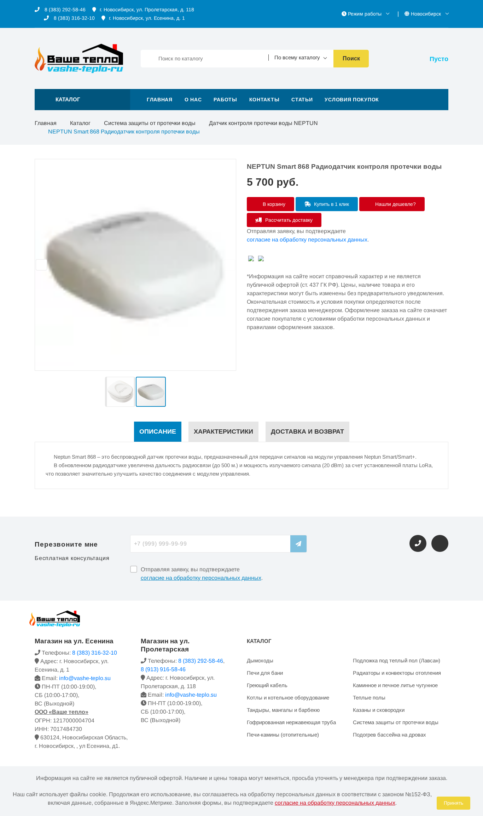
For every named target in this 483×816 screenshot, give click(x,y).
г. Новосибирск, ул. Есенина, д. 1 (147, 18)
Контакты (264, 99)
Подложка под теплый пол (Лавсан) (396, 660)
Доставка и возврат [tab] (307, 431)
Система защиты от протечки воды (150, 123)
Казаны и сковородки (379, 710)
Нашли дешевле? (395, 204)
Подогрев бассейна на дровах (389, 735)
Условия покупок (352, 99)
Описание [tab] (157, 431)
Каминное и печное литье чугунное (395, 685)
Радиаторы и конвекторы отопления (397, 673)
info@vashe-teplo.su (85, 678)
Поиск (351, 58)
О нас (193, 99)
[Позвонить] (417, 543)
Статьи (302, 99)
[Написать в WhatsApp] (439, 543)
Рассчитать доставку (288, 220)
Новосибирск (425, 14)
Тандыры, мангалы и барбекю (283, 710)
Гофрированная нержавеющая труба (291, 722)
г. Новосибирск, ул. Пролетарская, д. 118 (147, 9)
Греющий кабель (267, 685)
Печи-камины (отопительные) (283, 735)
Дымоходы (260, 660)
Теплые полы (369, 698)
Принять (453, 803)
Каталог (80, 123)
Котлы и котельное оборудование (288, 698)
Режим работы (365, 14)
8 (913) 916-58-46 (163, 669)
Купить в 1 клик (331, 204)
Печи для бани (265, 673)
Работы (225, 99)
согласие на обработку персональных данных (307, 240)
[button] (82, 99)
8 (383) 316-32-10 (73, 18)
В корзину (273, 204)
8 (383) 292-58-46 (64, 9)
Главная (160, 99)
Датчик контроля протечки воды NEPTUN (263, 123)
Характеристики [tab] (223, 431)
